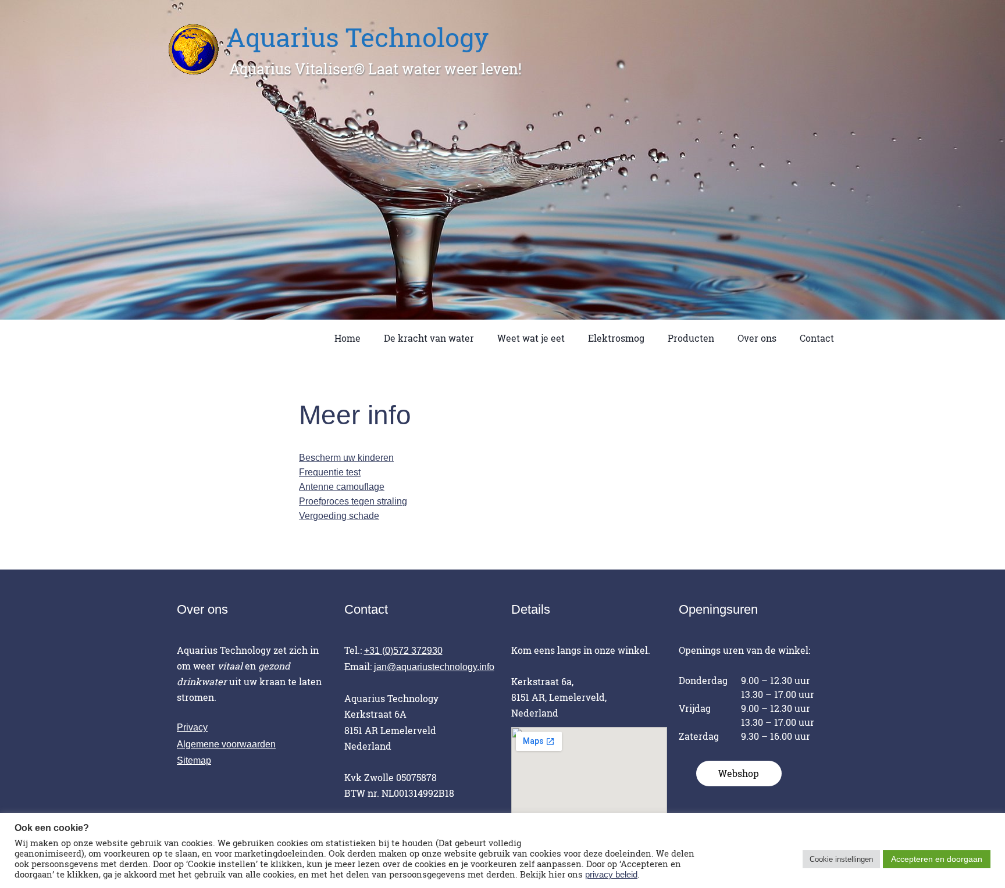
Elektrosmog (616, 338)
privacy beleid (611, 874)
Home (347, 338)
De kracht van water (429, 338)
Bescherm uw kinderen (346, 458)
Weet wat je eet (531, 338)
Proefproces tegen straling (353, 501)
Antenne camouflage (341, 487)
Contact (817, 338)
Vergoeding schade (339, 516)
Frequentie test (330, 472)
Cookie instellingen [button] (841, 859)
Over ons (756, 338)
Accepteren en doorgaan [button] (936, 859)
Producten (691, 338)
